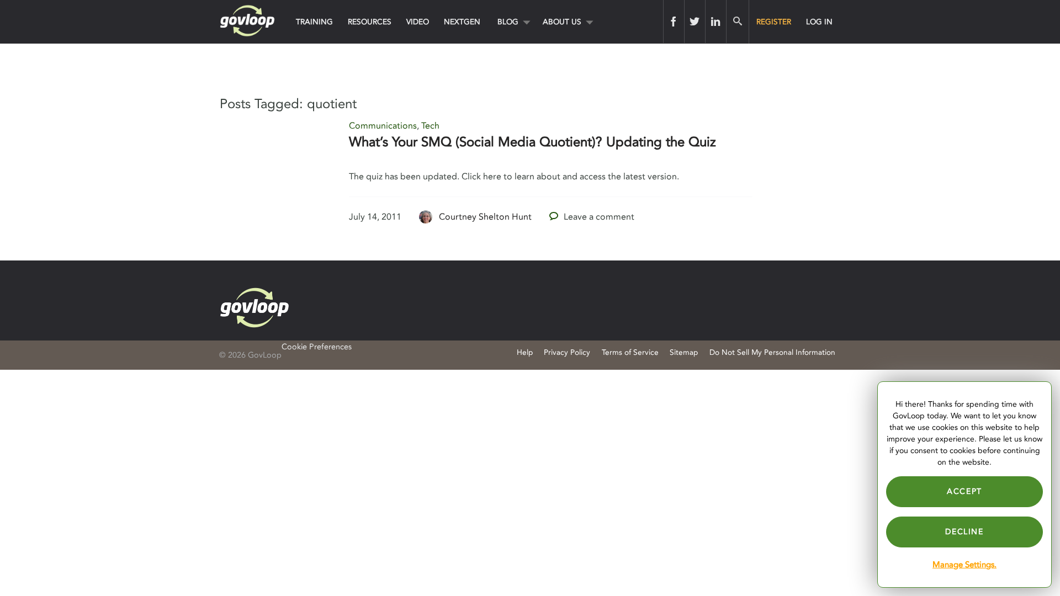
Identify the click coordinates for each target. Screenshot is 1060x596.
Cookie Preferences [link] (317, 347)
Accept (964, 491)
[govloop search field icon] (737, 21)
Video (417, 22)
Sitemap (684, 352)
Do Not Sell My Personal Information (772, 352)
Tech (430, 126)
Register (773, 22)
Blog (507, 22)
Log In (819, 22)
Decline (964, 531)
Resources (369, 22)
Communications (383, 126)
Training (314, 22)
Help (525, 352)
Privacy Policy (567, 352)
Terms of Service (630, 352)
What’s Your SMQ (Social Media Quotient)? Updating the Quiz (532, 142)
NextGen (462, 22)
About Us (562, 22)
